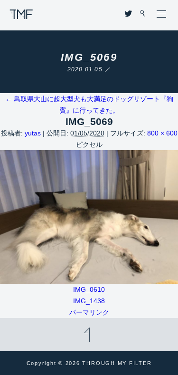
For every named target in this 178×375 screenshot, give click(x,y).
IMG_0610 (89, 289)
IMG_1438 (89, 301)
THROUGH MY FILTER (21, 14)
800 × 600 (162, 133)
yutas (33, 133)
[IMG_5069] (89, 278)
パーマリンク (89, 312)
